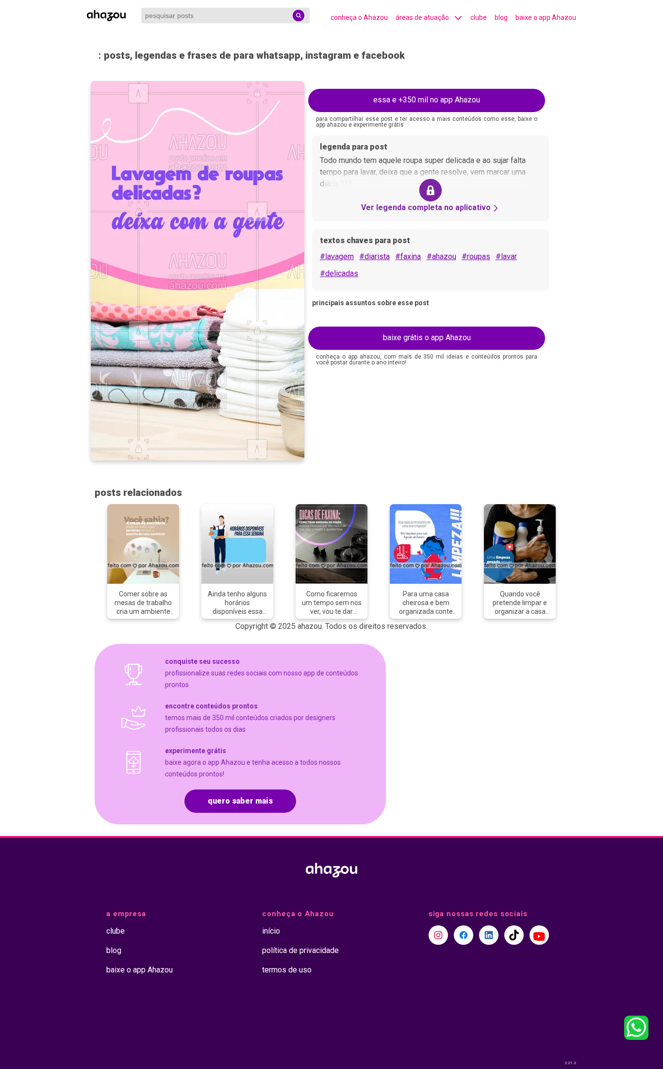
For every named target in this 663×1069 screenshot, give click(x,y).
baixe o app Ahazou (545, 17)
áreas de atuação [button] (422, 17)
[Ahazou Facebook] (463, 935)
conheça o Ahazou (359, 17)
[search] (298, 15)
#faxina (408, 256)
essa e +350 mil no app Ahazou (426, 99)
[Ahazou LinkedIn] (488, 935)
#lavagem (337, 256)
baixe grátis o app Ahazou (427, 337)
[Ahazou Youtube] (539, 935)
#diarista (374, 256)
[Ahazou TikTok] (514, 935)
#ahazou (441, 256)
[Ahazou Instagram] (438, 935)
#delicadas (339, 273)
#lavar (506, 256)
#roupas (476, 256)
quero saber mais (240, 801)
